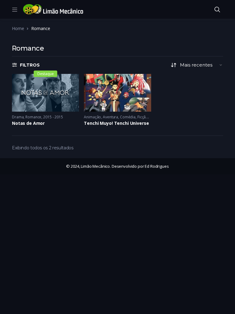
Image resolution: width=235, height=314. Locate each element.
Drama (18, 117)
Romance (33, 117)
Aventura (110, 117)
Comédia (128, 117)
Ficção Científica (151, 117)
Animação (92, 117)
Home (18, 28)
